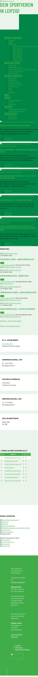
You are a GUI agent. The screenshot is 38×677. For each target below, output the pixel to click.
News (6, 94)
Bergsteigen (12, 80)
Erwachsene (12, 65)
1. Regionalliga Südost (11, 140)
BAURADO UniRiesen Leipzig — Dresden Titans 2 (14, 276)
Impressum (19, 647)
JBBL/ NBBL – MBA (14, 67)
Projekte (8, 106)
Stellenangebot (9, 167)
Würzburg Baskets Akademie (13, 480)
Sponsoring (12, 116)
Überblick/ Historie (14, 100)
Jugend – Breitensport (15, 71)
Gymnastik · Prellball (15, 84)
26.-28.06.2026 (7, 344)
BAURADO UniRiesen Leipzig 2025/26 (25, 46)
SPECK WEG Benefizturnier (17, 109)
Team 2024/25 (17, 48)
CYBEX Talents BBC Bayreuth (13, 464)
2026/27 (23, 140)
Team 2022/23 (17, 52)
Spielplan (11, 40)
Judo (10, 88)
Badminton (12, 78)
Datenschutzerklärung (22, 649)
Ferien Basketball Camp (16, 111)
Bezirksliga (14, 193)
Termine (11, 102)
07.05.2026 (8, 213)
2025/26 (7, 193)
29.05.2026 (8, 191)
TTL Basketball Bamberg (12, 477)
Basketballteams (12, 62)
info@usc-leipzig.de (18, 582)
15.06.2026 (8, 165)
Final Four (22, 193)
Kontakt (17, 645)
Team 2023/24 (17, 50)
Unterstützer (10, 113)
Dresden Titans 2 (9, 467)
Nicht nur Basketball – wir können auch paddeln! (16, 200)
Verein (7, 97)
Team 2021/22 (17, 54)
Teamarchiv (12, 44)
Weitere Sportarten (13, 75)
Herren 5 (29, 193)
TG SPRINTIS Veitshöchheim (13, 471)
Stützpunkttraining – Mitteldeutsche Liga (22, 69)
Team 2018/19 (17, 60)
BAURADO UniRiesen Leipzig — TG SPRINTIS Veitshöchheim (17, 309)
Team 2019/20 (17, 58)
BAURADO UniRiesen (13, 37)
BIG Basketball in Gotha (11, 461)
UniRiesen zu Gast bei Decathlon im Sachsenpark (15, 125)
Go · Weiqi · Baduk (14, 82)
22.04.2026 (8, 243)
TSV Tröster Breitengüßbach (13, 474)
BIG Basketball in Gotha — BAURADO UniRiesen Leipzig (17, 259)
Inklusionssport (13, 86)
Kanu (10, 90)
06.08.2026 (8, 138)
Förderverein (12, 118)
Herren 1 (29, 140)
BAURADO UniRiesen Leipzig (13, 457)
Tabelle (10, 42)
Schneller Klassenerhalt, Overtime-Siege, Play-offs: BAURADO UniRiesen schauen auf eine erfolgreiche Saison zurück (18, 228)
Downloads (12, 104)
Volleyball (11, 92)
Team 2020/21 (17, 56)
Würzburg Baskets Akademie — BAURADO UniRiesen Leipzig (18, 292)
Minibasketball (13, 73)
